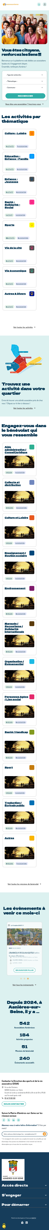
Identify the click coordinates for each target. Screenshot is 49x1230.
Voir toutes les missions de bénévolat (23, 884)
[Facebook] (4, 1120)
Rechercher (25, 96)
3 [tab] (28, 979)
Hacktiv (33, 1218)
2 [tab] (24, 979)
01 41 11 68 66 (10, 1098)
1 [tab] (21, 979)
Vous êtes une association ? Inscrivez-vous (23, 104)
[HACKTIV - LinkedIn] (26, 1222)
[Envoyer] (44, 1134)
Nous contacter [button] (14, 1104)
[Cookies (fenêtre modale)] (4, 1226)
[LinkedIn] (13, 1120)
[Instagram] (18, 1120)
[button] (39, 4)
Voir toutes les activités (23, 327)
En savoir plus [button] (25, 970)
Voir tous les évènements (23, 985)
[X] (9, 1120)
